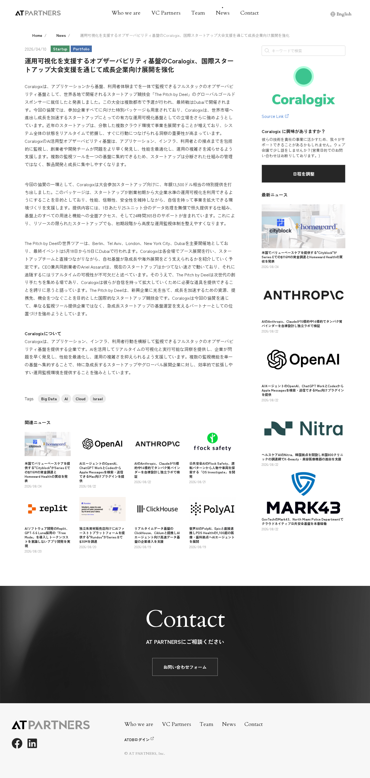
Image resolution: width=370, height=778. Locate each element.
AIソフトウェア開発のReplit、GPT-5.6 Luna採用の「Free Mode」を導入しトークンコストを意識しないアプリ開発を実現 (47, 537)
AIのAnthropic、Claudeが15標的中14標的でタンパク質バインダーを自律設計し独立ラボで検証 (157, 470)
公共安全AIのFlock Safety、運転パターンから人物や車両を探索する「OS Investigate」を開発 (212, 470)
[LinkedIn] (32, 743)
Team (198, 13)
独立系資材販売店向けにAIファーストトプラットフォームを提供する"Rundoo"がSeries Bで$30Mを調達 (102, 535)
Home (37, 35)
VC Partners (165, 13)
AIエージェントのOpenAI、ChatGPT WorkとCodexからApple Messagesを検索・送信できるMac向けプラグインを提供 (101, 472)
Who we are (126, 13)
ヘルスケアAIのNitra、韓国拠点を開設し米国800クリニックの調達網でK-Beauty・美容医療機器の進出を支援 (302, 456)
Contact (249, 13)
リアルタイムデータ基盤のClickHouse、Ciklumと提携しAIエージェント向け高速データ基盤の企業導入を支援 (157, 535)
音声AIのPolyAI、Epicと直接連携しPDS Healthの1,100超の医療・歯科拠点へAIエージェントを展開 (212, 535)
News (222, 13)
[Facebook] (17, 743)
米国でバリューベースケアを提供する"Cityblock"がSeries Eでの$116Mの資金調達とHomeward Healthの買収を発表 (47, 472)
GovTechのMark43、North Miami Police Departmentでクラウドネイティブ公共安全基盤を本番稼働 (302, 521)
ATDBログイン (137, 739)
